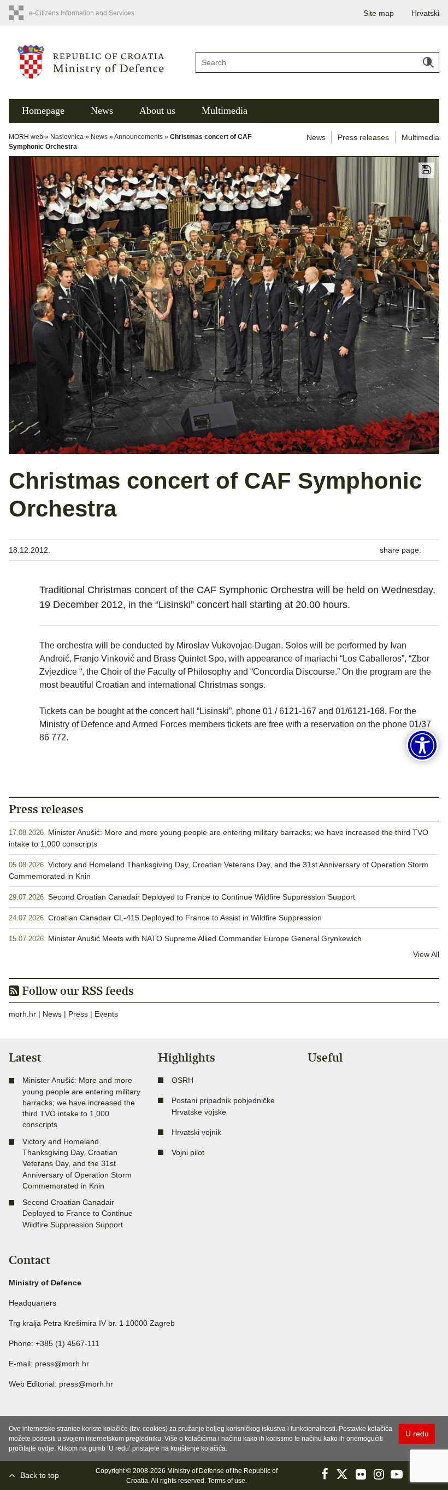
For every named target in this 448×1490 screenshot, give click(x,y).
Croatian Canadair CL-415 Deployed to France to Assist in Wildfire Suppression (185, 917)
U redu (417, 1433)
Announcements (138, 137)
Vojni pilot (188, 1152)
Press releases (363, 137)
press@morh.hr (62, 1363)
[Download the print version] (426, 170)
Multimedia (224, 110)
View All (426, 954)
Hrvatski (425, 13)
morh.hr (22, 1014)
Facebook (324, 1474)
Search (428, 62)
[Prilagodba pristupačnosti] (422, 745)
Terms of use (226, 1481)
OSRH (182, 1080)
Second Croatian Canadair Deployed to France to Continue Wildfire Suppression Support (201, 896)
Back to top (39, 1475)
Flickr (360, 1474)
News (102, 110)
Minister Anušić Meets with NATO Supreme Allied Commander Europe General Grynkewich (205, 938)
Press (78, 1014)
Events (106, 1014)
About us (157, 110)
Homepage (43, 110)
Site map (378, 13)
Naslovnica (67, 137)
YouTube (396, 1474)
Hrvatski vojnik (196, 1132)
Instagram (378, 1474)
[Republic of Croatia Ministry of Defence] (91, 60)
